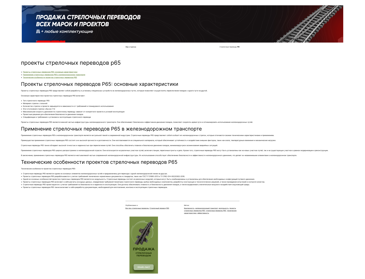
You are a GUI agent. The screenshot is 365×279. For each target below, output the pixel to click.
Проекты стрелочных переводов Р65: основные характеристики (50, 72)
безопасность (189, 208)
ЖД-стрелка (130, 47)
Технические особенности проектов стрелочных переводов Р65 (50, 77)
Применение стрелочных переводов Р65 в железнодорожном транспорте (54, 75)
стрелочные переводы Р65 (216, 211)
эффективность (203, 213)
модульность (224, 208)
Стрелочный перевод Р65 (159, 208)
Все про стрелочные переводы (137, 208)
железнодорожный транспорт (206, 208)
